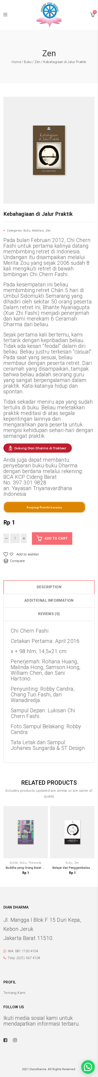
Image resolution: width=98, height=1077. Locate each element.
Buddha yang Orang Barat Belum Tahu (26, 867)
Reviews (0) (49, 614)
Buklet (14, 862)
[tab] (49, 587)
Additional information (49, 600)
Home (16, 62)
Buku (28, 62)
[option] (49, 150)
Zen (37, 62)
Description (49, 587)
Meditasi (38, 230)
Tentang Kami (14, 993)
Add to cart (56, 538)
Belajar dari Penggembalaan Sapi (72, 867)
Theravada (34, 862)
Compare (17, 561)
